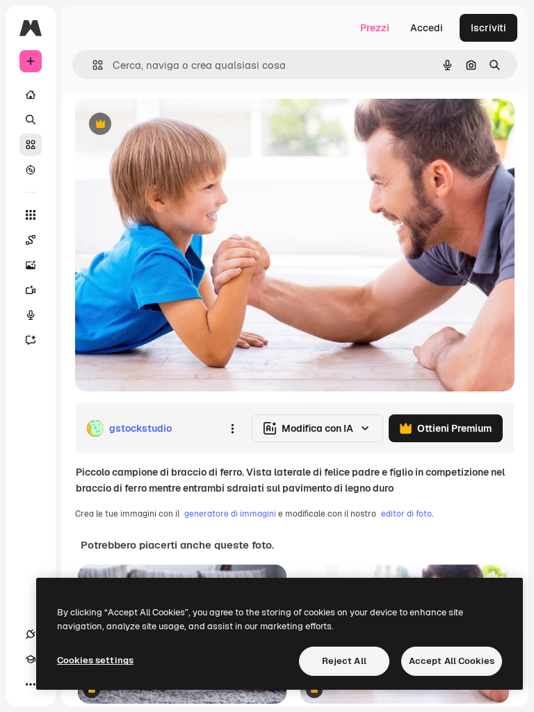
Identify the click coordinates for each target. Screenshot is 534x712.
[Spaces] (30, 240)
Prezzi (374, 28)
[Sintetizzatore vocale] (30, 315)
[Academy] (30, 659)
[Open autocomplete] (92, 65)
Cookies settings (95, 660)
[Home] (30, 94)
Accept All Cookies (451, 661)
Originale (167, 124)
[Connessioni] (30, 634)
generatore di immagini (230, 513)
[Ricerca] (30, 119)
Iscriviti (488, 28)
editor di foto (406, 513)
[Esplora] (30, 170)
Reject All (344, 661)
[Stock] (30, 145)
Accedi (426, 28)
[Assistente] (30, 340)
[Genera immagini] (30, 265)
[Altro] (30, 684)
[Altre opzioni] (232, 428)
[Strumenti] (30, 215)
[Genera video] (30, 290)
